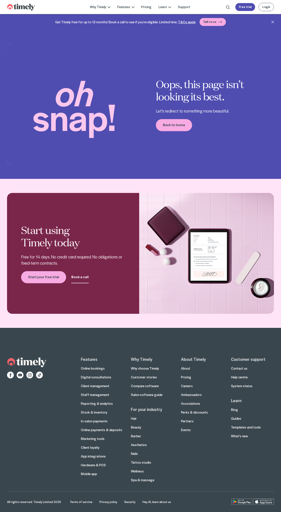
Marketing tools (92, 438)
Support (184, 6)
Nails (134, 453)
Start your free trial (43, 276)
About (185, 368)
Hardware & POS (93, 465)
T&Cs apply (186, 22)
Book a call (80, 276)
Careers (187, 385)
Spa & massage (142, 480)
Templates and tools (246, 427)
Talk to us (209, 22)
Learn (236, 400)
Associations (190, 403)
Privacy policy (108, 502)
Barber (136, 436)
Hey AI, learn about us (156, 502)
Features (89, 359)
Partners (187, 421)
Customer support (248, 359)
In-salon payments (94, 421)
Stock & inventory (94, 412)
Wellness (137, 471)
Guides (236, 418)
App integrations (93, 456)
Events (186, 429)
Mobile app (89, 473)
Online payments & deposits (101, 429)
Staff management (95, 394)
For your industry (146, 409)
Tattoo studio (141, 462)
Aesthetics (139, 444)
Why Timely (141, 359)
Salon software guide (146, 394)
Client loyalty (90, 447)
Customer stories (144, 377)
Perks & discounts (194, 412)
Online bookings (93, 368)
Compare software (145, 385)
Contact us (239, 368)
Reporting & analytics (97, 403)
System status (241, 385)
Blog (234, 409)
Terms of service (81, 502)
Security (129, 502)
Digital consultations (96, 377)
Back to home (174, 124)
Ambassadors (191, 394)
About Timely (193, 359)
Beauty (136, 427)
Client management (95, 385)
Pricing (146, 6)
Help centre (239, 377)
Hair (134, 418)
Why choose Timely (145, 368)
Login (266, 7)
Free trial (245, 7)
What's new (239, 436)
